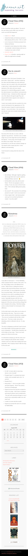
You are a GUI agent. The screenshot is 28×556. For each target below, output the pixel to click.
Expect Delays (6, 464)
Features (16, 23)
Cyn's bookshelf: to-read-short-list (14, 499)
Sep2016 (4, 215)
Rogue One (7, 54)
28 (5, 214)
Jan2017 (4, 23)
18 (19, 419)
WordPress (4, 553)
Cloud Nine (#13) (15, 363)
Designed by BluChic (12, 553)
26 (5, 71)
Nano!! (9, 35)
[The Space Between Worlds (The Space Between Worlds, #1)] (14, 512)
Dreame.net (10, 551)
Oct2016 (4, 73)
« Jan (8, 440)
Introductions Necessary (9, 460)
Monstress (12, 213)
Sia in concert (14, 71)
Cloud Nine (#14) (15, 167)
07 (5, 21)
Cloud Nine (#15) (15, 21)
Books (15, 216)
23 (5, 167)
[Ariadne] (14, 525)
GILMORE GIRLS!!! (9, 52)
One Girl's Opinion (7, 462)
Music (15, 73)
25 (5, 364)
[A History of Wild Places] (14, 538)
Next (23, 419)
